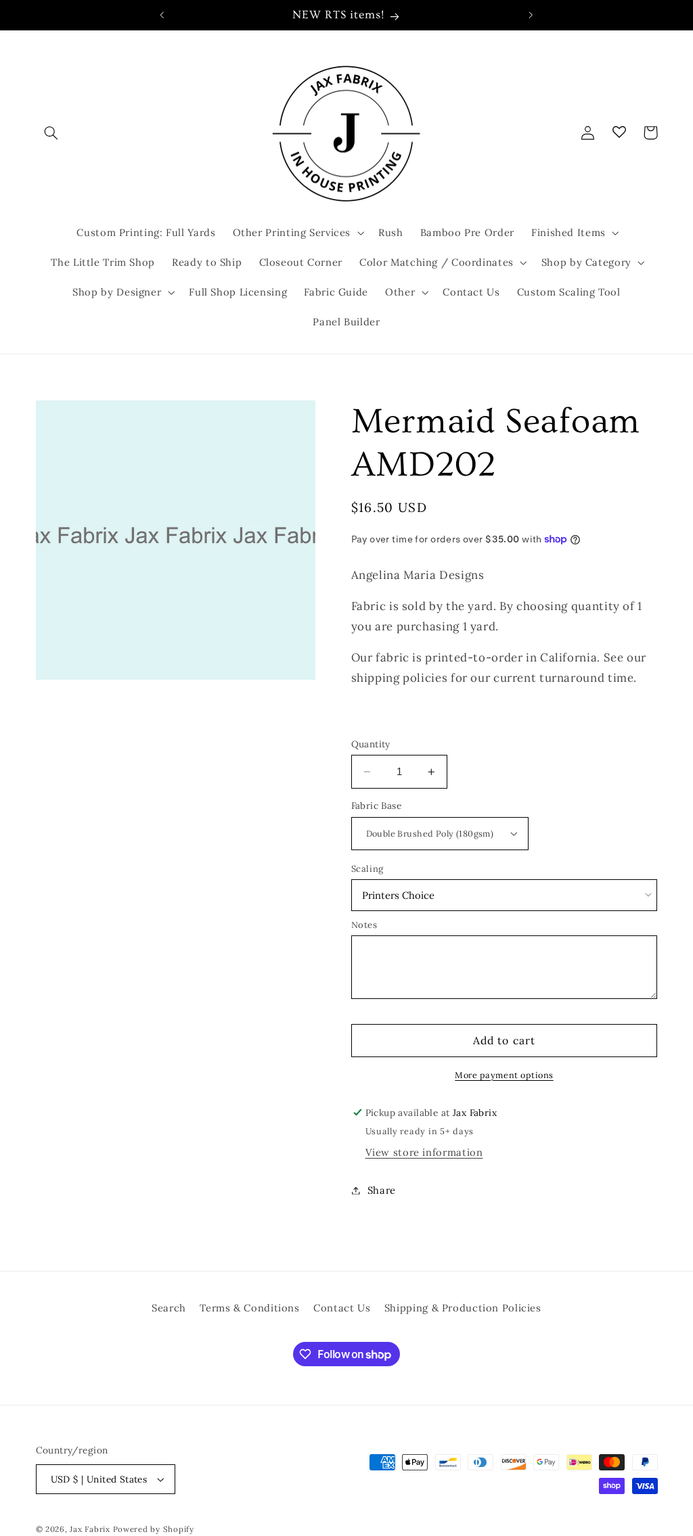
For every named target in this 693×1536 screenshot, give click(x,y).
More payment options (504, 1074)
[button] (51, 132)
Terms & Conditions (249, 1307)
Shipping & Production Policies (462, 1307)
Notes (364, 925)
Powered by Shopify (153, 1529)
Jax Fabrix (90, 1529)
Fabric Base (376, 805)
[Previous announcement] (162, 15)
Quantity (370, 744)
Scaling (367, 869)
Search (169, 1307)
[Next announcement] (531, 15)
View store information (424, 1152)
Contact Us (341, 1307)
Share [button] (381, 1190)
